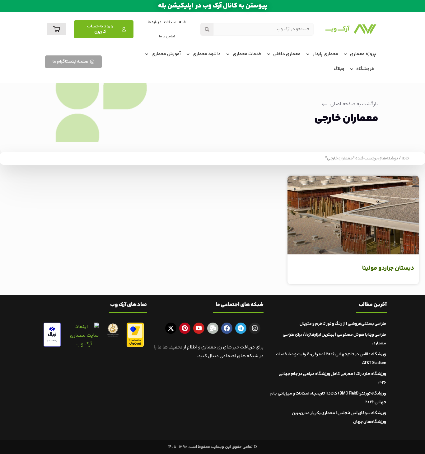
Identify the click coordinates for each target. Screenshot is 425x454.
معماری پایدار (325, 54)
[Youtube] (198, 328)
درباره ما (154, 22)
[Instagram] (254, 328)
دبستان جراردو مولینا (388, 268)
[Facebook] (226, 328)
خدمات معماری (247, 54)
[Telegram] (240, 328)
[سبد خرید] (56, 29)
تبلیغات (170, 22)
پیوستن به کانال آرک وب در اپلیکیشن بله (212, 6)
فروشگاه (365, 69)
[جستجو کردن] (206, 29)
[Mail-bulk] (212, 328)
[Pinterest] (184, 328)
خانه (182, 22)
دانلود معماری (207, 54)
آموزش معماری (166, 54)
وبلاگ (339, 69)
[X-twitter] (170, 328)
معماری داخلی (287, 54)
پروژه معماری (363, 54)
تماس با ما (167, 36)
